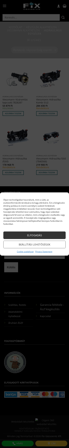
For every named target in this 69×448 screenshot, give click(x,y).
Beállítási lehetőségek (34, 244)
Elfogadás (34, 235)
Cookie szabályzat (25, 251)
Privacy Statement (43, 251)
